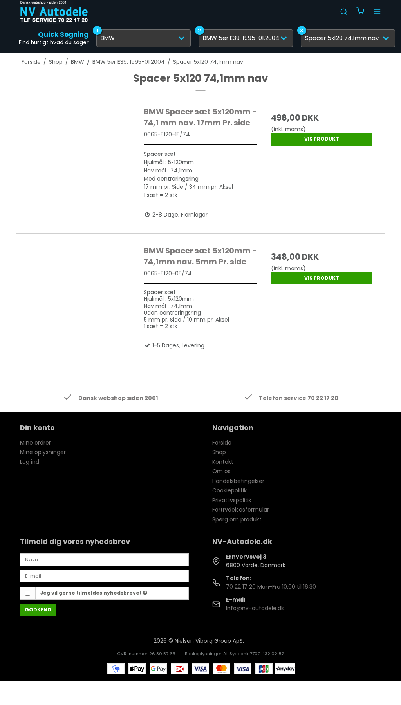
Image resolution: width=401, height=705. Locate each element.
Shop (219, 452)
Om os (221, 471)
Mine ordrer (35, 442)
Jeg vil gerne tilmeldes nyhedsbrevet (91, 592)
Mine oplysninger (43, 452)
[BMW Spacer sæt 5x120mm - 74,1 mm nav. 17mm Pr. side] (79, 163)
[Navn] (104, 559)
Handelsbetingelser (238, 481)
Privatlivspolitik (231, 500)
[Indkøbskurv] (360, 12)
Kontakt (222, 462)
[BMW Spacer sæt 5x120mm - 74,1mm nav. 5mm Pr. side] (79, 302)
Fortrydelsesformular (240, 509)
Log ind (29, 462)
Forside (221, 442)
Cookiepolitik (229, 490)
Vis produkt (321, 139)
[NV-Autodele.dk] (54, 12)
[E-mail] (104, 576)
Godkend (38, 609)
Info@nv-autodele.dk (255, 608)
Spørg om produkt (237, 519)
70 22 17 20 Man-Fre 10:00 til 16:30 (271, 587)
